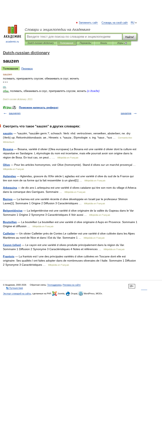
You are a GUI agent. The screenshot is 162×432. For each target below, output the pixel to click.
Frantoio (8, 256)
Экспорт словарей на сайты (17, 293)
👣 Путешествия (14, 288)
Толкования (66, 43)
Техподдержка (54, 285)
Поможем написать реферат (38, 107)
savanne (126, 113)
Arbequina (10, 187)
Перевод (27, 68)
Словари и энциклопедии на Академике (57, 30)
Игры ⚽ (122, 43)
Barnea (7, 199)
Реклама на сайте (72, 285)
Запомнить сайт (88, 22)
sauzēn (8, 133)
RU (132, 22)
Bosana (8, 149)
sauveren (15, 113)
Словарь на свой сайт (115, 22)
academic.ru (12, 41)
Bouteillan (10, 222)
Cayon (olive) (12, 245)
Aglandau (9, 176)
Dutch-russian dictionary (41, 43)
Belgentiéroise (13, 210)
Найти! (129, 37)
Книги (103, 43)
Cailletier (9, 233)
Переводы (85, 43)
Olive (6, 164)
